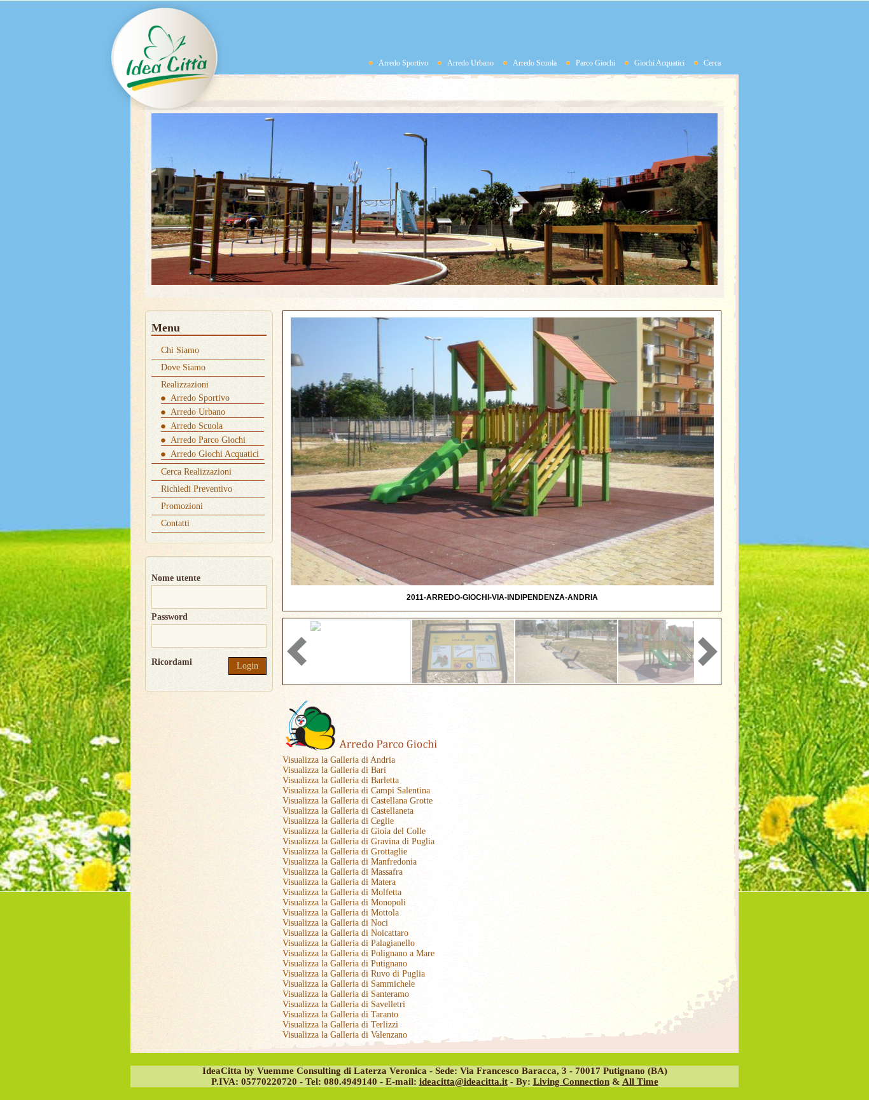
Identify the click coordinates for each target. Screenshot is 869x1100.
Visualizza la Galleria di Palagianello (348, 943)
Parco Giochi (595, 63)
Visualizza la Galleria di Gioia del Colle (354, 831)
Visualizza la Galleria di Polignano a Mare (358, 953)
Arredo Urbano (470, 63)
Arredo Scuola (535, 63)
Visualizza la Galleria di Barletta (340, 780)
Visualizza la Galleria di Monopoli (344, 902)
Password (169, 617)
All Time (640, 1081)
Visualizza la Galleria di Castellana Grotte (357, 800)
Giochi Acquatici (659, 63)
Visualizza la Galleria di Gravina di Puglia (358, 841)
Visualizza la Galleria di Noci (335, 923)
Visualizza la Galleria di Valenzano (344, 1035)
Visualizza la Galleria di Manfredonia (349, 862)
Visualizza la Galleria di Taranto (340, 1014)
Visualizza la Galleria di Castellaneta (348, 811)
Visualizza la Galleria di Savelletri (343, 1004)
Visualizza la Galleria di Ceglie (338, 821)
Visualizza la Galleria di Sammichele (348, 984)
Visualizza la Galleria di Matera (339, 882)
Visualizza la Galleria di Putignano (344, 963)
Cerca (712, 63)
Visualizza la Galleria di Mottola (340, 912)
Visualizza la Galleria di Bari (334, 770)
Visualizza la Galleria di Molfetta (341, 892)
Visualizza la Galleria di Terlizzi (340, 1024)
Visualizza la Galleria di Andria (338, 760)
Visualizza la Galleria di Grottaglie (344, 851)
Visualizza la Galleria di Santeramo (345, 994)
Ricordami (171, 662)
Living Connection (571, 1081)
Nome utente (175, 578)
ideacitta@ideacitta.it (463, 1081)
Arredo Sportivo (403, 63)
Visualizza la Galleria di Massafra (342, 872)
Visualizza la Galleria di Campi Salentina (356, 790)
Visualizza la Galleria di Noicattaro (345, 933)
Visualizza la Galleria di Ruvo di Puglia (353, 973)
